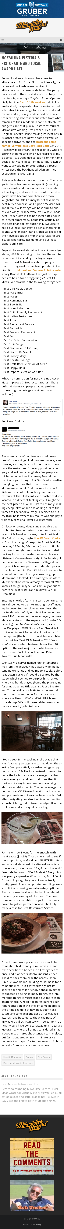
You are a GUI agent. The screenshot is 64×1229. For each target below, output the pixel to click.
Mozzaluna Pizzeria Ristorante (18, 1063)
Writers (26, 1224)
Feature (29, 1057)
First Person (44, 1057)
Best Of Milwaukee (12, 1057)
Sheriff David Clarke (47, 538)
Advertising (36, 1224)
